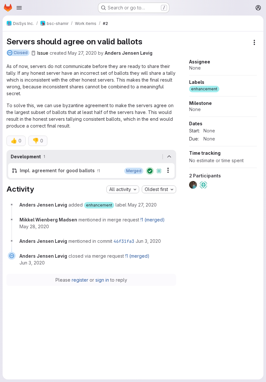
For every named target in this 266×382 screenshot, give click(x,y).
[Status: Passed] (150, 171)
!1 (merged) (152, 219)
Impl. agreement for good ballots (57, 170)
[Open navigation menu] (19, 8)
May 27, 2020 (82, 53)
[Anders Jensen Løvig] (159, 171)
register (80, 280)
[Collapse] (169, 157)
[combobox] (122, 189)
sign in (102, 280)
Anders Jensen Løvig (128, 53)
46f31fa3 (124, 241)
